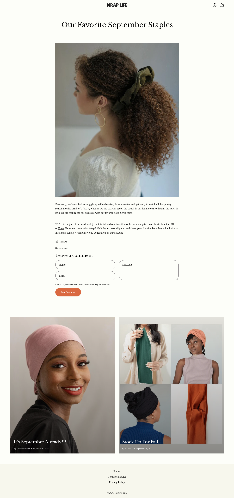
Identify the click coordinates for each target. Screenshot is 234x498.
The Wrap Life (120, 493)
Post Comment (68, 292)
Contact (117, 471)
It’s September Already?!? (40, 441)
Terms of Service (117, 476)
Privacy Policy (117, 482)
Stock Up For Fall (140, 441)
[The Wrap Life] (117, 5)
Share (63, 241)
